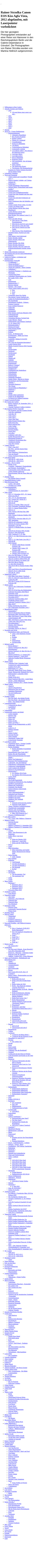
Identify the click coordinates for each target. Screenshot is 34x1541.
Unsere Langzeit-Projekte (12, 400)
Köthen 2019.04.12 (14, 1099)
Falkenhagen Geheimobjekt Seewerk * (19, 764)
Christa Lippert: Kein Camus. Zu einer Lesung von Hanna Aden (19, 205)
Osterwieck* (12, 1134)
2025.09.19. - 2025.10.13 (16, 461)
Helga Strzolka (12, 855)
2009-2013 (11, 1252)
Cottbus (10, 1031)
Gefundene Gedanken (11, 173)
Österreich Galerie (10, 895)
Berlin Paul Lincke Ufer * (20, 998)
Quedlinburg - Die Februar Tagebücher (20, 1146)
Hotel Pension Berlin (14, 328)
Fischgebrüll (12, 311)
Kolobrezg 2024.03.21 (15, 919)
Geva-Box (11, 433)
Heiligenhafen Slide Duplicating (21, 1092)
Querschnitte (12, 824)
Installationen (12, 1519)
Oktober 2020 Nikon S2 (19, 552)
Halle (13, 635)
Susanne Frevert (9, 1333)
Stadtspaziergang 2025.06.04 (20, 1174)
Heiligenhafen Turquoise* (20, 1094)
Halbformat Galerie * (11, 574)
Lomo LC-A (12, 728)
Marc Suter (8, 1524)
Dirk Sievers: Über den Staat (20, 225)
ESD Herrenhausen (14, 1505)
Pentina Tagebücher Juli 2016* (17, 1209)
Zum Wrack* (12, 893)
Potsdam (10, 1136)
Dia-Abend (8, 1531)
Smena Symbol (12, 733)
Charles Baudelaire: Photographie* (18, 185)
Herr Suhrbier (12, 858)
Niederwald (11, 358)
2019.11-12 (11, 510)
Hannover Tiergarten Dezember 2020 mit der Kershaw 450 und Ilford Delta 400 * (21, 1080)
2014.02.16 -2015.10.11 (15, 1254)
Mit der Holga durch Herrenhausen (18, 1509)
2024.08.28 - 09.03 (14, 572)
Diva (9, 1289)
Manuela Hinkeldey (10, 1366)
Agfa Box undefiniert (14, 412)
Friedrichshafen (13, 1401)
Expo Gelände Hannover (15, 306)
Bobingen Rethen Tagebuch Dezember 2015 (20, 1014)
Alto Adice (11, 897)
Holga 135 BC (12, 721)
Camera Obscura (10, 445)
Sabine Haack (9, 1364)
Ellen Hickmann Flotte (11, 482)
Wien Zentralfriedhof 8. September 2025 (20, 1249)
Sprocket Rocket (13, 735)
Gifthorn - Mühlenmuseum (16, 1429)
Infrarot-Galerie (9, 644)
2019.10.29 (11, 503)
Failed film (11, 307)
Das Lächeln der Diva (14, 1287)
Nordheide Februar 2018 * (16, 600)
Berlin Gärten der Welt (19, 984)
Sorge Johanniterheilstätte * (16, 792)
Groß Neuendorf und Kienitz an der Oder (20, 1055)
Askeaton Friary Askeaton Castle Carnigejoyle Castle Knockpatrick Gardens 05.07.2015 (18, 665)
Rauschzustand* (13, 367)
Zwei (13, 292)
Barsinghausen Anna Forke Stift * (18, 752)
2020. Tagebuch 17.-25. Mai (16, 534)
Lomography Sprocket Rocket (17, 909)
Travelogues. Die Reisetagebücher (22, 168)
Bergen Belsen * (13, 646)
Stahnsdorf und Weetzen (15, 794)
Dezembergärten (13, 626)
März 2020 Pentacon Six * (20, 813)
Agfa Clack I (12, 416)
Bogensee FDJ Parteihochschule (18, 761)
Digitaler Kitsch (9, 477)
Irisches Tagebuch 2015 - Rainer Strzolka (20, 682)
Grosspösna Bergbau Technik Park (18, 318)
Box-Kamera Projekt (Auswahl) (14, 409)
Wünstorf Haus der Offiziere (16, 811)
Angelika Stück (9, 1516)
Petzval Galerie (9, 914)
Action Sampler (13, 714)
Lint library (15, 145)
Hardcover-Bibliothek (18, 144)
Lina (6, 1390)
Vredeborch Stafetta (14, 442)
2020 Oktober (12, 543)
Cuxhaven (11, 1033)
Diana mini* (12, 717)
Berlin (10, 1394)
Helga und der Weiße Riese (20, 843)
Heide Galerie (9, 585)
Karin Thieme (9, 1526)
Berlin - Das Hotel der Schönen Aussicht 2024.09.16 (21, 986)
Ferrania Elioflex (13, 429)
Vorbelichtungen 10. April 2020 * (18, 490)
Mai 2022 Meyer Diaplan (15, 562)
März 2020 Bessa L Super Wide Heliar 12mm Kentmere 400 (19, 617)
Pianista (10, 1476)
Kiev (9, 926)
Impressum (8, 1537)
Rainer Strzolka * (10, 1502)
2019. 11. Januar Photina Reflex (17, 508)
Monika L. (11, 871)
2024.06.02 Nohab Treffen (20, 1181)
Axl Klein (7, 1378)
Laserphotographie (10, 703)
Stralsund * (11, 1151)
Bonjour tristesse (13, 285)
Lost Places (11, 1404)
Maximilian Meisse (10, 1420)
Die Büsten (11, 1418)
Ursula (10, 879)
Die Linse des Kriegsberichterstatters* (19, 342)
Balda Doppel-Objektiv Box (16, 421)
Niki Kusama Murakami (15, 1432)
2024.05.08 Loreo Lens (19, 1021)
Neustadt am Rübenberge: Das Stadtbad (20, 782)
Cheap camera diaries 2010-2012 (18, 288)
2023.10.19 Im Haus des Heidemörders (20, 590)
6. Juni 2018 (15, 1186)
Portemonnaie (12, 363)
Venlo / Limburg (13, 1157)
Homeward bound (13, 327)
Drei (13, 293)
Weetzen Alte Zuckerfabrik (16, 810)
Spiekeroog (11, 1327)
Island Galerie (9, 684)
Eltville (10, 1043)
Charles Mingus (13, 1467)
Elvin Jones (11, 1458)
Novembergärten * (13, 623)
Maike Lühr (8, 1415)
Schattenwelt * (12, 368)
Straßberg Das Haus (14, 797)
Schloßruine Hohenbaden (16, 1409)
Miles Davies (12, 1465)
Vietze (10, 1259)
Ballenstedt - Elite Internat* (16, 745)
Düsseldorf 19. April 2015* (16, 1038)
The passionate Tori (18, 876)
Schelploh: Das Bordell (15, 787)
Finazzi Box (12, 431)
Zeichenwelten (16, 642)
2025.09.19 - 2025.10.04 (15, 459)
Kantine (14, 637)
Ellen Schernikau (13, 848)
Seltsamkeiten (12, 374)
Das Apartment (16, 1102)
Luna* (10, 846)
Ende (6, 1538)
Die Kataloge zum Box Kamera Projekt (20, 410)
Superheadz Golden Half (15, 738)
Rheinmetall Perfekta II (15, 438)
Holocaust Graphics (14, 1383)
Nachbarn (11, 1326)
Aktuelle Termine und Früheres (14, 109)
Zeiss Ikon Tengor (13, 443)
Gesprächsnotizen (13, 1298)
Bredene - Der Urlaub (14, 286)
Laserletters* (12, 707)
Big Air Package (13, 1381)
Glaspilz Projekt (13, 316)
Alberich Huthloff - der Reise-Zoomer (16, 1367)
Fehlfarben (11, 309)
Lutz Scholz (8, 1490)
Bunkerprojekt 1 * (13, 283)
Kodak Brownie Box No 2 (16, 436)
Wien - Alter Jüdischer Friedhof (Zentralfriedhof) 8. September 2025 (19, 1246)
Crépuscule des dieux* (15, 705)
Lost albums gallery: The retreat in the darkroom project (22, 151)
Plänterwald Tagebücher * (16, 785)
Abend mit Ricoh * (14, 264)
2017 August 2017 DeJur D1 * (17, 499)
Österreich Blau (13, 902)
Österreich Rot (12, 900)
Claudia (10, 830)
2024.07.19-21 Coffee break (16, 571)
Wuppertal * (12, 1184)
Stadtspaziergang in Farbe (19, 1108)
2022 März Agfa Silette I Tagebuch (18, 576)
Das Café (15, 1104)
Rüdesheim (11, 1148)
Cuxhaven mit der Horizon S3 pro (22, 1036)
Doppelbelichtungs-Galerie (13, 480)
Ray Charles (12, 1477)
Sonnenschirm (12, 375)
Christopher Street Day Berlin (17, 295)
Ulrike (10, 878)
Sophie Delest (9, 1279)
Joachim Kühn (12, 1462)
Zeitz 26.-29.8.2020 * (14, 1188)
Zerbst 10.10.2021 (13, 1190)
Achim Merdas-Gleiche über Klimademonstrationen (16, 212)
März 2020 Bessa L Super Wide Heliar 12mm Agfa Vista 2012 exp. (19, 620)
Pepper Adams (12, 1474)
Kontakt (7, 1533)
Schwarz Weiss (12, 1411)
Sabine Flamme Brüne (11, 1331)
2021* (10, 123)
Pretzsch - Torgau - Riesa (15, 1144)
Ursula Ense (8, 1313)
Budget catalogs (17, 138)
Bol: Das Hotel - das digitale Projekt (19, 700)
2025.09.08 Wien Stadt (19, 1165)
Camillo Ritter (9, 1444)
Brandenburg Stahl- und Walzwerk (18, 632)
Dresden (10, 1040)
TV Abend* (11, 708)
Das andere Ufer (13, 1286)
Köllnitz (10, 332)
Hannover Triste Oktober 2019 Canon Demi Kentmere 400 (21, 1084)
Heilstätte (11, 1517)
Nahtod (10, 356)
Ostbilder (11, 360)
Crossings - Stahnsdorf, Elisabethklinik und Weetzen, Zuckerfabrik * (19, 467)
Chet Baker (11, 1453)
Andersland (11, 1282)
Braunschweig (16, 1019)
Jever (9, 1097)
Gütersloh (11, 1510)
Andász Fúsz (8, 1334)
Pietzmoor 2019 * (17, 888)
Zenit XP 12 (15, 939)
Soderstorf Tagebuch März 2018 (18, 599)
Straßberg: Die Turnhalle (15, 799)
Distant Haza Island (14, 1336)
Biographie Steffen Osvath (16, 1435)
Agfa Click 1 (12, 417)
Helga (10, 837)
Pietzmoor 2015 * (17, 885)
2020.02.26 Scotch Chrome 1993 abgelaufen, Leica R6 (18, 524)
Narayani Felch (9, 1329)
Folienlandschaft (13, 314)
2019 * (10, 126)
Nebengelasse (16, 640)
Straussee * (11, 801)
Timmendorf (12, 916)
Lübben (10, 1115)
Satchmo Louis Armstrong (16, 1479)
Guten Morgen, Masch (15, 320)
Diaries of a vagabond (18, 140)
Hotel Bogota (12, 1402)
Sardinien (11, 1521)
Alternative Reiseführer (19, 135)
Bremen (10, 1024)
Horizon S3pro (12, 907)
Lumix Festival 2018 (14, 344)
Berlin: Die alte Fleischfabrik (17, 754)
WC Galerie (8, 1251)
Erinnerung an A (13, 1293)
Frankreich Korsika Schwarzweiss (18, 1399)
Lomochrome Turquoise (15, 740)
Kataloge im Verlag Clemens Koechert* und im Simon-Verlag (20, 170)
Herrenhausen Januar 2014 (16, 1507)
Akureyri (11, 686)
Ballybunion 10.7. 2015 (15, 668)
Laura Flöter (8, 1354)
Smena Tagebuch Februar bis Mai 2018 (20, 456)
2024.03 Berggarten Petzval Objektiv (19, 613)
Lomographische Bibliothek (20, 147)
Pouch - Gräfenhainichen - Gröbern (18, 1143)
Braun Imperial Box (14, 424)
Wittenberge (11, 1179)
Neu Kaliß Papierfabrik (15, 780)
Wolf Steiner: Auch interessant (17, 236)
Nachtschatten (12, 349)
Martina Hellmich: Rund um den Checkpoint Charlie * (21, 1002)
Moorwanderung (13, 1324)
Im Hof (14, 869)
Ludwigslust (12, 1113)
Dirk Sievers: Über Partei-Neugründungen (20, 221)
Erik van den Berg (10, 1263)
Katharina (11, 860)
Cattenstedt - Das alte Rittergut (17, 762)
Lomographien (12, 1373)
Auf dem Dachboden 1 (19, 864)
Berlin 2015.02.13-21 (18, 979)
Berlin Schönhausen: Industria (21, 993)
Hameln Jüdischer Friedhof (16, 1230)
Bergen (10, 970)
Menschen (8, 829)
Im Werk (11, 1275)
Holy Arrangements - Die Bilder (17, 1371)
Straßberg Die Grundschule (16, 796)
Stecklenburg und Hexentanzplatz (18, 381)
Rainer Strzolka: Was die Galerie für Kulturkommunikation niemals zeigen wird (19, 248)
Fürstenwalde (12, 1048)
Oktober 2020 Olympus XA (20, 553)
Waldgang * (11, 389)
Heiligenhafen (12, 1087)
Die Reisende (16, 867)
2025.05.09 (15, 1026)
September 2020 (13, 593)
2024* (10, 117)
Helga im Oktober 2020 (19, 839)
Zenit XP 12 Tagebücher (15, 1212)
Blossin (14, 1010)
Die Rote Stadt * (17, 1120)
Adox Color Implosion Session (21, 633)
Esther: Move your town (15, 836)
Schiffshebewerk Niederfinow (17, 370)
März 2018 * (12, 604)
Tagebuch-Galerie (10, 1191)
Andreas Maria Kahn (11, 1369)
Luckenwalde (12, 1109)
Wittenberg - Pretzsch (14, 1177)
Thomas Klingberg (10, 1376)
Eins (13, 290)
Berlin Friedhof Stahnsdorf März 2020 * (20, 1221)
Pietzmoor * (11, 883)
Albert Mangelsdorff (14, 1449)
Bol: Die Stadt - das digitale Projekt (18, 698)
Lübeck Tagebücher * (14, 1116)
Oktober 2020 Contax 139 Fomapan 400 (20, 549)
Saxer (10, 1481)
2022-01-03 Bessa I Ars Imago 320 (18, 560)
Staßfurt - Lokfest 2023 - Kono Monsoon (20, 956)
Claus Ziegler (9, 1530)
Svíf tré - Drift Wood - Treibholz (18, 1343)
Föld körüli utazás (13, 1338)
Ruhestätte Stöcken (14, 1301)
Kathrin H (8, 1362)
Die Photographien (14, 1500)
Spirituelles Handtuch (14, 377)
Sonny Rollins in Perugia (19, 1483)
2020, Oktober (16, 857)
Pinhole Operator (13, 729)
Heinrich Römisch (10, 1446)
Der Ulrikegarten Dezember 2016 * (18, 607)
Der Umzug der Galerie (12, 402)
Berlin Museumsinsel (18, 1000)
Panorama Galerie (10, 905)
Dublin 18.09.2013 (14, 677)
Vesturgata (11, 694)
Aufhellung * (12, 269)
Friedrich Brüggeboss (11, 1273)
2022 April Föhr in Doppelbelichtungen (20, 569)
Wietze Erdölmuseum (14, 1176)
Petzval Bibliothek (17, 157)
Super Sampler (12, 736)
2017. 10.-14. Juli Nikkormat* (17, 497)
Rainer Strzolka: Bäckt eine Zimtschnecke (16, 240)
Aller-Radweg (12, 1315)
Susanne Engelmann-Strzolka (13, 1312)
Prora (10, 1512)
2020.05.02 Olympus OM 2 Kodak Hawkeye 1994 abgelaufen (18, 531)
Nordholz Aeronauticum (15, 783)
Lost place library (17, 154)
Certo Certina (12, 426)
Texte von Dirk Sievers (15, 218)
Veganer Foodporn (13, 1523)
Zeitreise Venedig (13, 1310)
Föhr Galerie (8, 492)
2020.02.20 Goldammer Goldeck (18, 522)
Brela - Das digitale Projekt (16, 701)
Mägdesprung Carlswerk (15, 1130)
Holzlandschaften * (14, 325)
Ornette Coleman (13, 1470)
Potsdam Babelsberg (18, 1141)
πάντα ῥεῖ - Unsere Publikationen (14, 131)
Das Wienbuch (12, 904)
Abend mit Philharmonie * (16, 266)
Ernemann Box (12, 428)
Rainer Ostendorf (10, 1441)
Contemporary (12, 1486)
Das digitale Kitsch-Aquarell (16, 478)
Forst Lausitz (12, 1047)
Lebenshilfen (8, 710)
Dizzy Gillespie (13, 1455)
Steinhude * (11, 1150)
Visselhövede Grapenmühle (16, 808)
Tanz (9, 1345)
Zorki (13, 940)
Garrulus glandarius (10, 1357)
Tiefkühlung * (12, 489)
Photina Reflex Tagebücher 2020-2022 (19, 1211)
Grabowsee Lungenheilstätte (16, 766)
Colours (10, 1395)
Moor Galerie (9, 881)
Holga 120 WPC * (13, 722)
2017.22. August (13, 501)
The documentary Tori (18, 874)
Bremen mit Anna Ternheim (16, 1427)
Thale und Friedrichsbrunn (16, 1155)
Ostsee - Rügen (12, 1299)
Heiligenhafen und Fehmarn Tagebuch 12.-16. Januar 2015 (19, 322)
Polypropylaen (12, 361)
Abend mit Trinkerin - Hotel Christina (19, 267)
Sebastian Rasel (9, 1442)
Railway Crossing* (14, 365)
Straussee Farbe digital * (19, 804)
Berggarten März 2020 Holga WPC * (19, 614)
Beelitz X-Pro (12, 464)
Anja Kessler (8, 1374)
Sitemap (7, 130)
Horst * (10, 844)
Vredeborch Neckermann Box (17, 440)
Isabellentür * (12, 330)
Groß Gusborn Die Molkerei (16, 768)
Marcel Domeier (9, 1280)
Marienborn (11, 778)
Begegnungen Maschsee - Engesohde (19, 1284)
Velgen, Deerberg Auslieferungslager (19, 806)
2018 (9, 128)
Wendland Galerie (10, 1258)
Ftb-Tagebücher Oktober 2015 (17, 1197)
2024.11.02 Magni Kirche (19, 1022)
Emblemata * (12, 184)
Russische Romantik (14, 1303)
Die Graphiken (12, 1355)
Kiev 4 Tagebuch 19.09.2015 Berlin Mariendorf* (21, 929)
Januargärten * (12, 611)
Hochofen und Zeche (11, 630)
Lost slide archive (17, 156)
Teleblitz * (11, 382)
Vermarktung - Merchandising (17, 1352)
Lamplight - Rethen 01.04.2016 (17, 339)
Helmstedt (11, 1095)
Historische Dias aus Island (16, 689)
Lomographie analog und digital (14, 712)
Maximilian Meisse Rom (15, 1422)
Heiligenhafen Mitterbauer (20, 1090)
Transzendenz (12, 1305)
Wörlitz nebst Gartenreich (16, 395)
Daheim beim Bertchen (15, 1319)
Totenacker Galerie (10, 1214)
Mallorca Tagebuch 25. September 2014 (20, 827)
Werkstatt (11, 391)
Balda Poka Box (13, 422)
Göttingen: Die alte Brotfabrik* (17, 1050)
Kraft (9, 1340)
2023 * (10, 119)
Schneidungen (12, 372)
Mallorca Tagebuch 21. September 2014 (20, 825)
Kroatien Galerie (9, 696)
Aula (9, 280)
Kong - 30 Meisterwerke (15, 334)
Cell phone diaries (10, 457)
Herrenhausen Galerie (11, 609)
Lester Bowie (12, 1463)
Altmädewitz (12, 963)
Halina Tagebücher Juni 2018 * (17, 606)
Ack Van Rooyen (13, 1448)
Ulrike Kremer (9, 1385)
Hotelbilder (11, 1430)
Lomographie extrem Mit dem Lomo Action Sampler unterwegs (19, 470)
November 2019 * (13, 597)
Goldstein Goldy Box (14, 435)
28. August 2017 (13, 946)
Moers (10, 1132)
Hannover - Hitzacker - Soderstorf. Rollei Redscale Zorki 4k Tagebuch (20, 953)
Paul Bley (11, 1472)
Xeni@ (7, 1528)
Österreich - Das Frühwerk (16, 898)
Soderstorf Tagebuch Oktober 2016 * (19, 602)
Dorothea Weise (9, 912)
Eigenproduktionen (14, 133)
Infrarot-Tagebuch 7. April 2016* (18, 656)
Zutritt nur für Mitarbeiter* (16, 396)
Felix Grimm (8, 1361)
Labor (14, 639)
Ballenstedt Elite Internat (15, 1425)
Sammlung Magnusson (15, 691)
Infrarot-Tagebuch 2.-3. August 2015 (19, 654)
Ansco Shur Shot (13, 419)
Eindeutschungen (13, 191)
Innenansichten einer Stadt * (20, 1118)
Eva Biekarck (9, 1265)
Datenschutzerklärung (11, 1535)
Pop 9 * (10, 731)
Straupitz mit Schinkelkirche (16, 1153)
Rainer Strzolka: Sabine (15, 238)
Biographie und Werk (14, 1270)
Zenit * (14, 935)
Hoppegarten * (12, 771)
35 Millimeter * (12, 262)
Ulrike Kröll (8, 1388)
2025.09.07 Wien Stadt (19, 1163)
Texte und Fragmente (11, 175)
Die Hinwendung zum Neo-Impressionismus (16, 1347)
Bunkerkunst (12, 281)
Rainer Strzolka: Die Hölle (16, 243)
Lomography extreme (18, 149)
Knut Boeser (8, 1268)
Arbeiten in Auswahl (14, 1439)
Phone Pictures (12, 1408)
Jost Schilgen (8, 1488)
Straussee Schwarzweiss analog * (22, 803)
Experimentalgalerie (10, 487)
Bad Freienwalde (13, 968)
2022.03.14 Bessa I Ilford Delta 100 (19, 558)
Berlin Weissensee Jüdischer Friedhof (19, 1226)
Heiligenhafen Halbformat (20, 1089)
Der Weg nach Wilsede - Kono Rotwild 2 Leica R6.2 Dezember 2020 (20, 950)
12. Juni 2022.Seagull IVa (16, 564)
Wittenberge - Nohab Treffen (17, 1277)
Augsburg (11, 966)
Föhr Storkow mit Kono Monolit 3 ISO (20, 313)
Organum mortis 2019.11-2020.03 (18, 595)
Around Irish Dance (14, 274)
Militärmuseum (16, 1106)
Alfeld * (10, 961)
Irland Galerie (9, 661)
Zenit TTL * (15, 937)
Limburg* (11, 341)
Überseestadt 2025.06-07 (19, 1027)
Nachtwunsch (12, 353)
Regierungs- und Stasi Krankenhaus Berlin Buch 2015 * (22, 1007)
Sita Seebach (8, 1495)
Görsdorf (11, 1052)
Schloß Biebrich (17, 1172)
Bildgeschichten (13, 1469)
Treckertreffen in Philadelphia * (17, 388)
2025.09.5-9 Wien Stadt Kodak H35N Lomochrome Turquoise (21, 1168)
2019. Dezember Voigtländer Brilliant (19, 506)
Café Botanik (16, 862)
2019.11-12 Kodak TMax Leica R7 (18, 504)
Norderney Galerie (10, 891)
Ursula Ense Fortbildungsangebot (18, 192)
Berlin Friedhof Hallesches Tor (17, 1219)
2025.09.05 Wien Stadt (19, 1160)
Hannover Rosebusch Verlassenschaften (18, 1075)
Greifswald (11, 918)
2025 (9, 116)
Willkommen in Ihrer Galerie (13, 107)
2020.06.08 (11, 541)
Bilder (10, 1493)
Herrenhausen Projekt (14, 1503)
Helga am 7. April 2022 (19, 841)
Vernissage (11, 1514)
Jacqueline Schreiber (11, 1491)
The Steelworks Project (19, 166)
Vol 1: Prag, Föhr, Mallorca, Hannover (19, 818)
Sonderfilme (8, 947)
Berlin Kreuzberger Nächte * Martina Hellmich (20, 995)
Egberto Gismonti (13, 1456)
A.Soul (7, 1497)
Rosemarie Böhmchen (11, 1266)
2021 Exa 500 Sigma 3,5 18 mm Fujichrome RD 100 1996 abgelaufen (19, 556)
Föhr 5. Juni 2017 (13, 447)
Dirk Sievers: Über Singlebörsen (21, 231)
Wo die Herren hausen (15, 1308)
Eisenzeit (11, 1291)
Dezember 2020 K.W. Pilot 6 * (17, 628)
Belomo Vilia (12, 715)
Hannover (11, 1059)
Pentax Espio (12, 911)
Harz (9, 1317)
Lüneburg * (11, 1127)
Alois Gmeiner (9, 1359)
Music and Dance (13, 1484)
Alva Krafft (8, 1380)
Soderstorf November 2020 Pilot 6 (18, 592)
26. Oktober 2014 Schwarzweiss (22, 775)
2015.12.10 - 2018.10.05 (15, 1256)
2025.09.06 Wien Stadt (19, 1162)
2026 (9, 110)
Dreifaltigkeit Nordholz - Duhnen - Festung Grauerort (18, 303)
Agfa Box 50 (12, 414)
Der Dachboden (13, 300)
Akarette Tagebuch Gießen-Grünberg (19, 407)
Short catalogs (16, 164)
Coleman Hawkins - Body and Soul (19, 1451)
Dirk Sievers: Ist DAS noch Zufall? (22, 224)
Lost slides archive (10, 817)
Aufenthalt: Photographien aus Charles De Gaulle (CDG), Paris (19, 277)
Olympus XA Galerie (14, 485)
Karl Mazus (8, 1416)
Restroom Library (17, 159)
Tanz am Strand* (13, 454)
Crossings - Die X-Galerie (12, 463)
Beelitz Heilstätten (13, 747)
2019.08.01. (15, 1111)
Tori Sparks (11, 872)
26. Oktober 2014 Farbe (19, 773)
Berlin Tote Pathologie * (15, 759)
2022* (10, 121)
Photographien (12, 1272)
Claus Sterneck (9, 1498)
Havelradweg (12, 1320)
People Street (12, 1406)
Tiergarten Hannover (14, 384)
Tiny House (11, 386)
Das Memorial (12, 1350)
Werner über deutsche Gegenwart (14, 252)
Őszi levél (11, 1341)
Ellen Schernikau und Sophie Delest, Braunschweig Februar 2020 (21, 851)
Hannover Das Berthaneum (16, 769)
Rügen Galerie (9, 944)
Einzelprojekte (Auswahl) (12, 260)
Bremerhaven (12, 1029)
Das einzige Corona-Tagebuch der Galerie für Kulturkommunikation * (18, 298)
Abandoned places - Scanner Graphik (19, 743)
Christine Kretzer (10, 1387)
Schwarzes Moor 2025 (15, 890)
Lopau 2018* (12, 776)
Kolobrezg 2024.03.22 (15, 921)
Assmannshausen (13, 965)
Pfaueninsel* (16, 1005)
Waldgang (11, 1306)
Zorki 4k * (15, 942)
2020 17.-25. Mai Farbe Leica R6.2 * (19, 539)
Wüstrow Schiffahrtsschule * (17, 815)
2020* (10, 124)
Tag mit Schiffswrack (14, 693)
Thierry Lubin (9, 1392)
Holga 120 (11, 719)
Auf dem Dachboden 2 (19, 865)
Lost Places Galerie (10, 742)
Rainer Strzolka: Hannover (16, 245)
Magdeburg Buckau (14, 1129)
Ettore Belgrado (9, 1261)
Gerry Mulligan (13, 1460)
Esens (10, 1045)
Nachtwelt (11, 351)
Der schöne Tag (17, 1041)
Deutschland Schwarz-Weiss (16, 1397)
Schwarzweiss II (13, 1413)
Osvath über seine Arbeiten (16, 1437)
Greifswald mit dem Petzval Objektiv (19, 1054)
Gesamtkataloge (17, 142)
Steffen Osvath (9, 1434)
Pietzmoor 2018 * (17, 886)
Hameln (10, 1057)
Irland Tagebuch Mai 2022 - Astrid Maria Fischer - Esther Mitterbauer (20, 680)
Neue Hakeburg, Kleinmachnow (18, 452)
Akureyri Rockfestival (15, 688)
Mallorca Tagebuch (14, 1322)
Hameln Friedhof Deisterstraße (17, 1228)
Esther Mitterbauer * (11, 1423)
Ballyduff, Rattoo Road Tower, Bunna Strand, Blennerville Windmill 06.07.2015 (20, 671)
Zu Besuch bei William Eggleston (18, 398)
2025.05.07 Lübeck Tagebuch (21, 1125)
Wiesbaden (11, 1170)
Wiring (10, 393)
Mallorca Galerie (10, 820)
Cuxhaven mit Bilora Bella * (20, 1034)
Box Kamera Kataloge (19, 137)
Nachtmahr (11, 354)
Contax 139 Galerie (14, 484)
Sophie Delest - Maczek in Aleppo (18, 379)
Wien (9, 1158)
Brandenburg (16, 1017)
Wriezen (10, 1183)
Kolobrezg (11, 1101)
